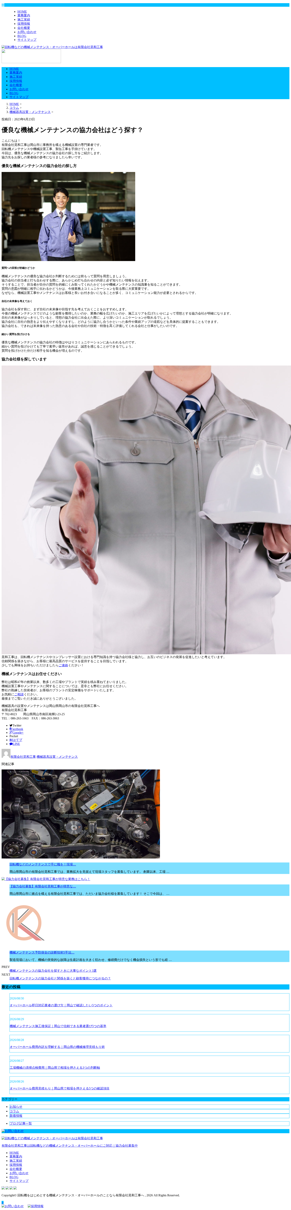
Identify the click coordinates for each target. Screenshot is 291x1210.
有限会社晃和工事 (23, 756)
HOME (22, 11)
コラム (14, 1111)
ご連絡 (63, 665)
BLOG (21, 36)
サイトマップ (26, 39)
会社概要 (23, 27)
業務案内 (23, 15)
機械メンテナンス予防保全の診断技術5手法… (42, 952)
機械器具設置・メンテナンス (30, 112)
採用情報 (23, 23)
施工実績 (23, 19)
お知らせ (16, 1106)
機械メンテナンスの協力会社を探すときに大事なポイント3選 (53, 970)
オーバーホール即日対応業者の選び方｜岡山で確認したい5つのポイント (61, 1005)
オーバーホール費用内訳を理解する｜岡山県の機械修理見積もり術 (57, 1047)
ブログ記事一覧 (21, 1123)
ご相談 (19, 694)
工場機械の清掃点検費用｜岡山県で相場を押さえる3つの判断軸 (55, 1067)
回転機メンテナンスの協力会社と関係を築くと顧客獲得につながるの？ (60, 978)
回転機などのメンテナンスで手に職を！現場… (43, 864)
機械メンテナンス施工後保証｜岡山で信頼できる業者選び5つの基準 (58, 1026)
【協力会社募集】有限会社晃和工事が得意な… (43, 886)
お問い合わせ (26, 32)
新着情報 (16, 1115)
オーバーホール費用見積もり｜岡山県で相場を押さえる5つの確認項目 (59, 1088)
